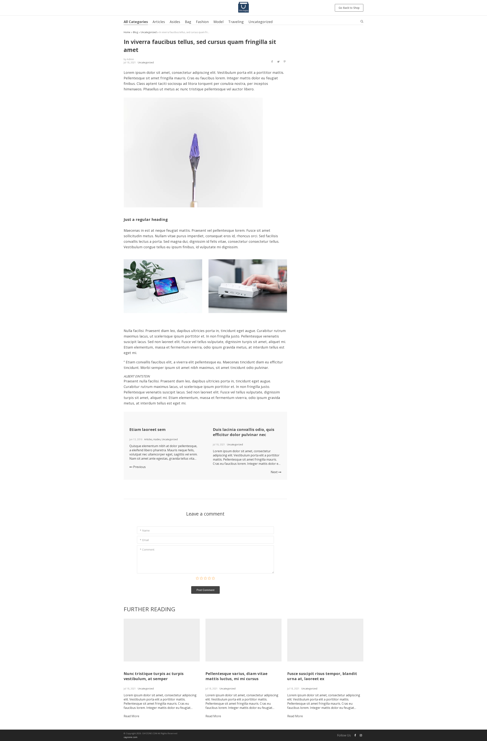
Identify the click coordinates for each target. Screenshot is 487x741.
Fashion (202, 21)
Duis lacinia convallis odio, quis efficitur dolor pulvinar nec (243, 432)
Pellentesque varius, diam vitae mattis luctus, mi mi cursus (236, 676)
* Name (145, 530)
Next (274, 472)
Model (218, 21)
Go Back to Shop (349, 8)
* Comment (147, 549)
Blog (135, 32)
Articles (159, 21)
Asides (175, 21)
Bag (188, 21)
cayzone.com (130, 737)
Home (127, 32)
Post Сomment (205, 589)
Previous (139, 467)
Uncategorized (260, 21)
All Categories (136, 21)
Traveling (236, 21)
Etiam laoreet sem (147, 429)
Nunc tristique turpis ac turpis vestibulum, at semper (154, 676)
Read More (131, 716)
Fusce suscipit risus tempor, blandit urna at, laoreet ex (322, 676)
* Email (144, 540)
